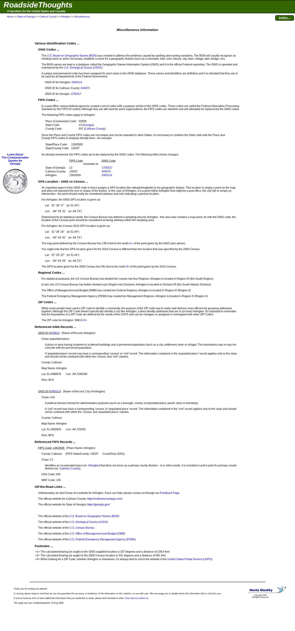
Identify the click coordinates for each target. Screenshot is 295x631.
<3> (84, 320)
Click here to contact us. (137, 598)
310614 (55, 333)
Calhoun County (95, 128)
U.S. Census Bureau (81, 527)
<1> (131, 243)
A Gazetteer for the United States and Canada (36, 11)
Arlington (93, 465)
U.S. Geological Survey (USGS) (83, 67)
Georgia (88, 125)
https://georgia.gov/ (98, 504)
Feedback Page (169, 492)
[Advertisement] (15, 86)
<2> (127, 266)
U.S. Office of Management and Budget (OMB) (97, 533)
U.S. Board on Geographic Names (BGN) (72, 55)
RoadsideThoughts (38, 5)
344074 (85, 88)
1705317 (76, 93)
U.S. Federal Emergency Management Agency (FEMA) (102, 539)
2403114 (77, 82)
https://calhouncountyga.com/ (104, 498)
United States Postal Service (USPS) (189, 559)
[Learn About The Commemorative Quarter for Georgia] (15, 196)
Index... (284, 18)
